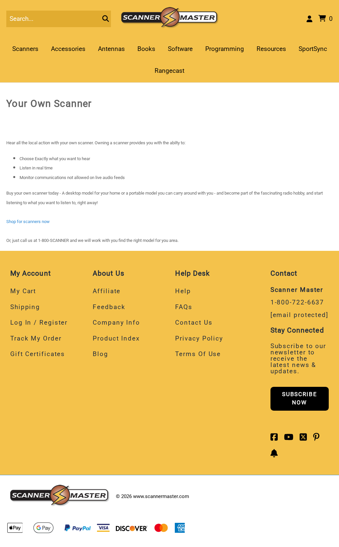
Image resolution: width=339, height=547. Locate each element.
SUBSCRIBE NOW (299, 398)
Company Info (116, 322)
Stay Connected (297, 330)
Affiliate (107, 291)
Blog (100, 354)
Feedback (109, 307)
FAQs (183, 307)
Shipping (25, 307)
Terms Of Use (198, 354)
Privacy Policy (199, 338)
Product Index (116, 338)
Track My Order (36, 338)
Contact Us (193, 322)
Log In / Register (39, 322)
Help (183, 291)
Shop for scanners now (28, 221)
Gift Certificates (37, 354)
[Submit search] (105, 19)
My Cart (23, 291)
